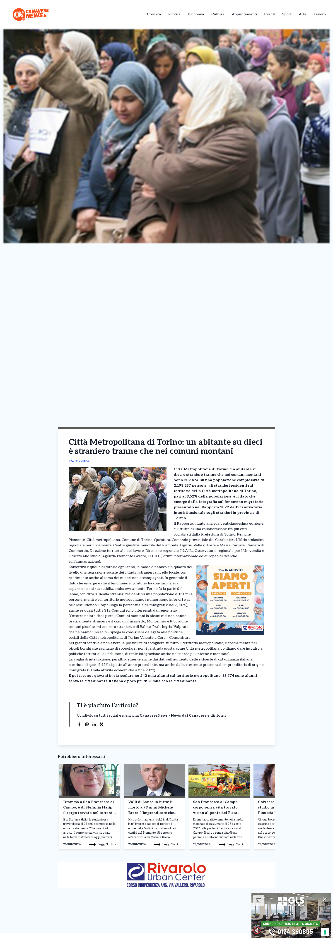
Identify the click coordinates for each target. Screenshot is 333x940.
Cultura (217, 14)
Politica (174, 14)
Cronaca (154, 14)
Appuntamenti (244, 14)
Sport (287, 14)
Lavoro (320, 14)
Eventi (269, 14)
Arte (302, 14)
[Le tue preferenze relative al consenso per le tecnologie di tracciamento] (325, 932)
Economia (196, 14)
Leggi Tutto (106, 844)
